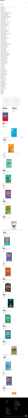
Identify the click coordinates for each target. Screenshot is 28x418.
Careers (7, 402)
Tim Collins (4, 107)
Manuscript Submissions (17, 405)
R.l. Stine (4, 309)
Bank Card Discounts (4, 1)
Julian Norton (4, 356)
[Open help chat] (26, 416)
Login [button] (0, 1)
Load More (14, 393)
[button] (4, 142)
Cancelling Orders (8, 411)
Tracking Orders (7, 410)
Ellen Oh (3, 247)
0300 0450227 (17, 403)
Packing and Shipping (8, 409)
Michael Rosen (4, 387)
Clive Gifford (4, 200)
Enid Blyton (3, 122)
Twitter (16, 409)
